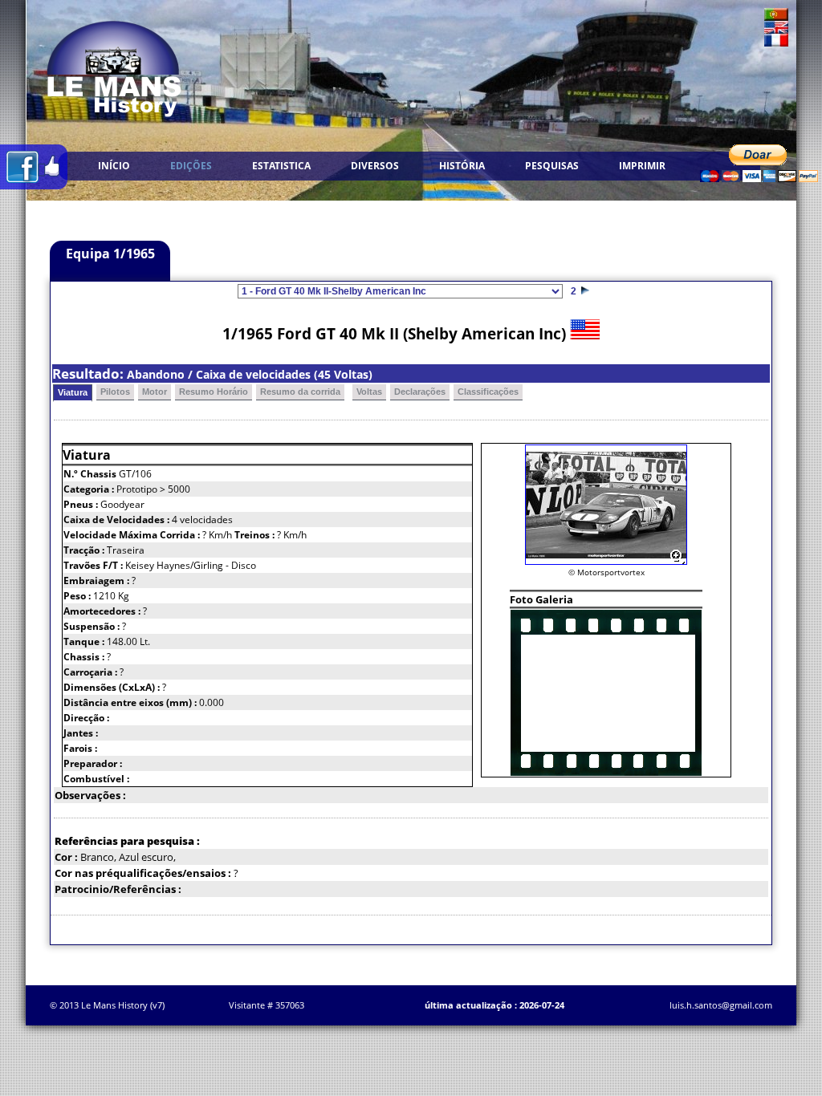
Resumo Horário (213, 391)
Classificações (488, 391)
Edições (191, 166)
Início (114, 166)
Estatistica (281, 166)
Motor (154, 391)
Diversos (375, 166)
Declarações (420, 391)
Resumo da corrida (300, 391)
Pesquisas (552, 166)
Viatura (72, 392)
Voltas (369, 391)
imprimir (642, 166)
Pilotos (115, 391)
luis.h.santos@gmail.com (720, 1005)
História (462, 166)
